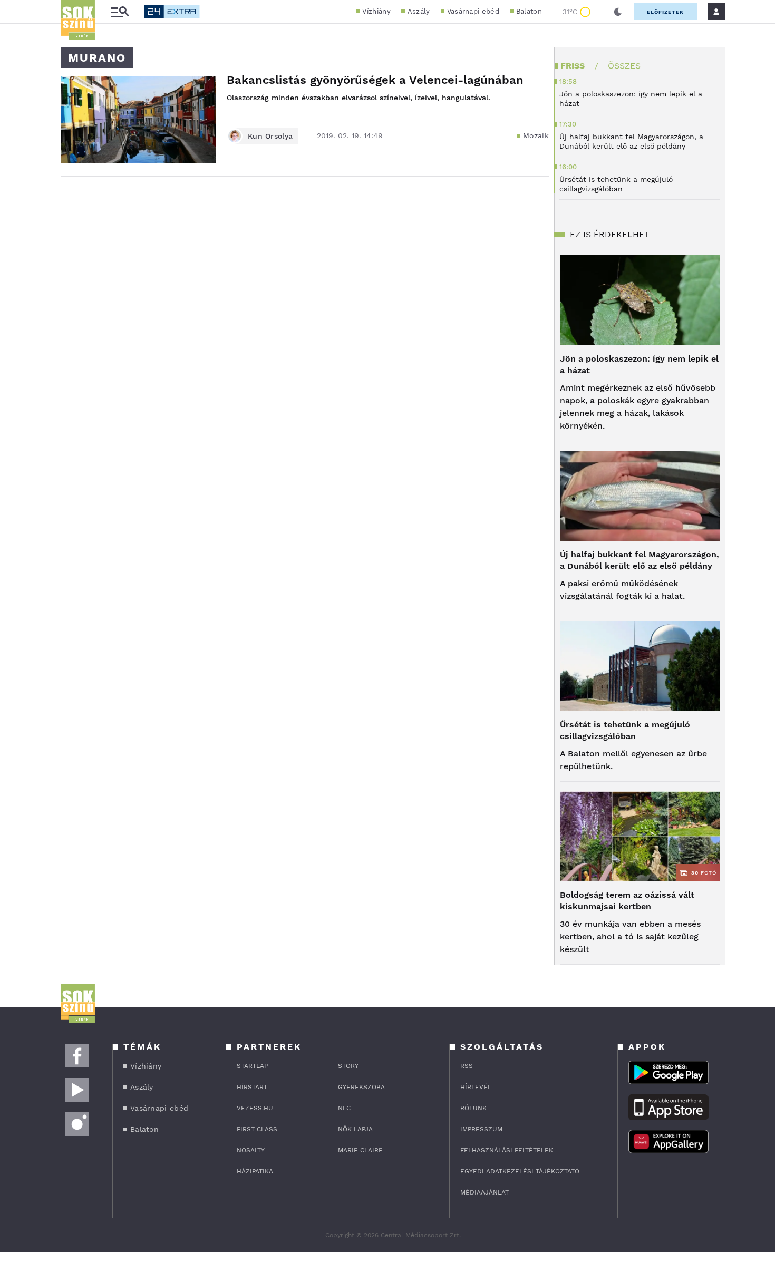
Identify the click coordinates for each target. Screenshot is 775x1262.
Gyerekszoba (361, 1087)
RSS (466, 1066)
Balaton (529, 11)
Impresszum (481, 1129)
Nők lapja (355, 1129)
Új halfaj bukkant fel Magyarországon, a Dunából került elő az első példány (639, 560)
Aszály (419, 11)
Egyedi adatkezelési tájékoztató (519, 1171)
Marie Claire (360, 1150)
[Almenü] (119, 12)
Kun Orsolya (270, 136)
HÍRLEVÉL (475, 1087)
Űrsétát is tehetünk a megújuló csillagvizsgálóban (625, 730)
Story (348, 1066)
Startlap (252, 1066)
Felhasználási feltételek (506, 1150)
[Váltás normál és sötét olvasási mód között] (618, 11)
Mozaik (536, 135)
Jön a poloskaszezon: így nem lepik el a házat (639, 364)
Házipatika (255, 1171)
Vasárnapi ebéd (473, 11)
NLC (344, 1108)
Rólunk (473, 1108)
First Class (257, 1129)
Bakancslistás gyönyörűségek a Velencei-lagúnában (375, 79)
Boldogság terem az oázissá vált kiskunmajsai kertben (627, 900)
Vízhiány (376, 11)
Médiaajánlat (484, 1192)
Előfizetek (665, 12)
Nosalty (251, 1150)
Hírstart (252, 1087)
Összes (624, 66)
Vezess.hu (255, 1108)
